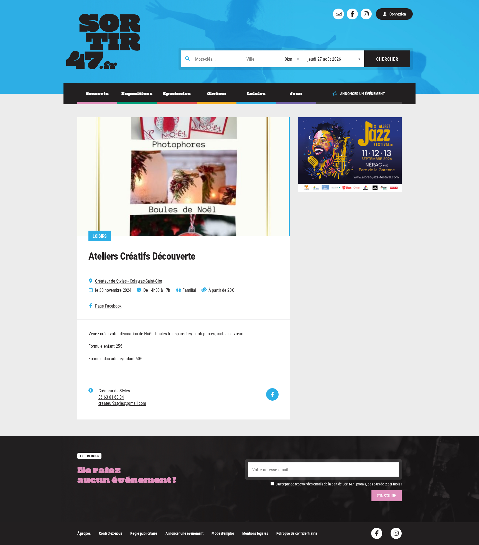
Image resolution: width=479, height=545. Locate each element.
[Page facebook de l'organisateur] (272, 394)
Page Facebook (108, 305)
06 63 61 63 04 (111, 397)
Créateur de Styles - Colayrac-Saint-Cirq (128, 280)
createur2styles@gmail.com (122, 403)
